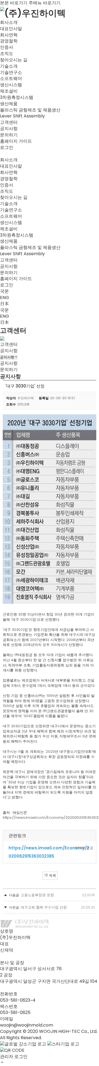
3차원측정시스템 (16, 97)
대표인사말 (11, 28)
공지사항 (9, 128)
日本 (4, 304)
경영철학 (9, 41)
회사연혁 (9, 35)
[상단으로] (2, 1062)
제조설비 (9, 91)
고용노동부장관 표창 (37, 895)
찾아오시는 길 (14, 60)
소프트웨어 (11, 78)
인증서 (6, 47)
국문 (4, 291)
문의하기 (9, 135)
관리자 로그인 (14, 1056)
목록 (52, 875)
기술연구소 (11, 72)
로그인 (6, 147)
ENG (4, 297)
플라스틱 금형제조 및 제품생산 (30, 110)
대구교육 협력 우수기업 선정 (44, 907)
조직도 (6, 53)
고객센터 (9, 344)
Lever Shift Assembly (22, 116)
